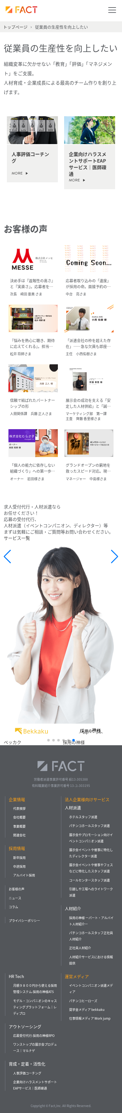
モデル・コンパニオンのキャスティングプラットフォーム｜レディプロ (35, 1007)
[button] (48, 740)
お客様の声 (16, 889)
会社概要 (19, 817)
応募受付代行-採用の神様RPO (33, 1035)
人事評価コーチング (27, 1073)
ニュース (15, 898)
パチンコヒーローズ (83, 1000)
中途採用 (19, 866)
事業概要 (19, 826)
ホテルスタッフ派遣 (83, 816)
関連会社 (19, 835)
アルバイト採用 (24, 875)
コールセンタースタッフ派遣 (89, 880)
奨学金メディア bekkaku (86, 1009)
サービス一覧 (17, 538)
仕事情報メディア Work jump (89, 1018)
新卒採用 (19, 857)
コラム (13, 906)
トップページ (15, 27)
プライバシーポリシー (24, 920)
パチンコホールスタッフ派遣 (89, 825)
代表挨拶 (19, 808)
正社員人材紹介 (80, 947)
